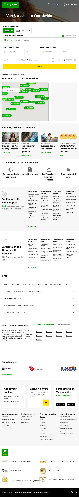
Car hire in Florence (59, 332)
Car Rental (5, 74)
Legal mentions (26, 492)
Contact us (46, 492)
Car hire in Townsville (59, 336)
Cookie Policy (37, 492)
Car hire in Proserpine (69, 336)
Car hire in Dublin (50, 332)
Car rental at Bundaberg (50, 336)
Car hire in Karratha (40, 340)
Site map (17, 492)
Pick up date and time (11, 47)
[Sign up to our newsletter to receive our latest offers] (46, 403)
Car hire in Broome (40, 336)
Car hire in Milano (40, 332)
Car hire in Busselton (69, 332)
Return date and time (48, 47)
